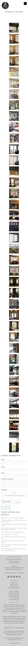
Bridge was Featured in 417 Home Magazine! (12, 518)
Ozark (4, 619)
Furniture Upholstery (14, 594)
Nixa (24, 618)
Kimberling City (18, 618)
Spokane (16, 619)
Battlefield (22, 619)
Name (3, 459)
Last (16, 464)
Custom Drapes (14, 582)
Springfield (15, 611)
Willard (19, 616)
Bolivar (15, 621)
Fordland (23, 616)
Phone (3, 473)
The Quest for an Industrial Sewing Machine (12, 532)
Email (3, 467)
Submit (5, 507)
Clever (8, 619)
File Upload (4, 489)
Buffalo (16, 623)
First (2, 464)
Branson (12, 618)
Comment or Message (7, 479)
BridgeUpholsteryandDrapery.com (14, 569)
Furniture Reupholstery (14, 596)
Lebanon (6, 623)
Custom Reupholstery (14, 592)
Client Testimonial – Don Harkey (9, 534)
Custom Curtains (14, 584)
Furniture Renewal (14, 597)
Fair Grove (11, 623)
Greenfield (21, 623)
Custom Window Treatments (14, 587)
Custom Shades (14, 586)
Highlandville (21, 621)
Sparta (12, 619)
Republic (14, 616)
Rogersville (6, 618)
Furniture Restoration (14, 599)
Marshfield (5, 621)
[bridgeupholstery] (5, 5)
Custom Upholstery (14, 591)
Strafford (11, 621)
